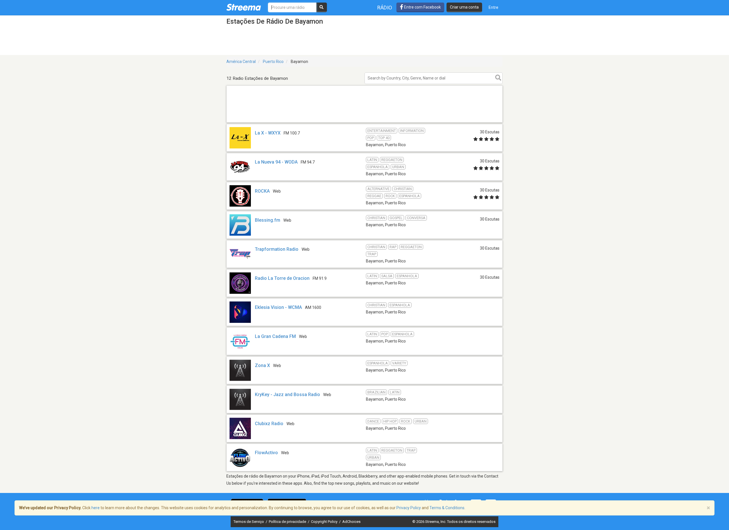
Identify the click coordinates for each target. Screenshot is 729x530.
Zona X (262, 365)
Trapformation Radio (276, 249)
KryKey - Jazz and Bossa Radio (287, 394)
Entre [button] (493, 7)
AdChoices (351, 521)
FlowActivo (266, 452)
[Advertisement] (364, 122)
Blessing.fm (267, 220)
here (95, 507)
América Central (241, 61)
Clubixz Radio (269, 423)
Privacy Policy (408, 507)
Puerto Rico (273, 61)
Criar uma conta (464, 7)
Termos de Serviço (249, 521)
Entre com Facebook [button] (422, 7)
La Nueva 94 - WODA (276, 162)
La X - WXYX (267, 133)
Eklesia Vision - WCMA (278, 307)
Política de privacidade (288, 521)
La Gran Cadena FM (275, 336)
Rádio (384, 8)
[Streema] (243, 7)
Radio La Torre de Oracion (282, 278)
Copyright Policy (324, 521)
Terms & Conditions (446, 507)
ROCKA (262, 191)
